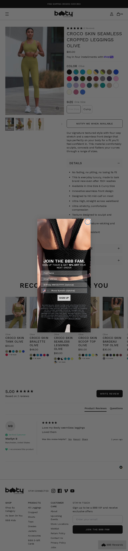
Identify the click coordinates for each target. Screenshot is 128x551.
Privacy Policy (59, 318)
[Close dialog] (88, 222)
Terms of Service (74, 318)
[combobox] (45, 290)
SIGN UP (64, 297)
